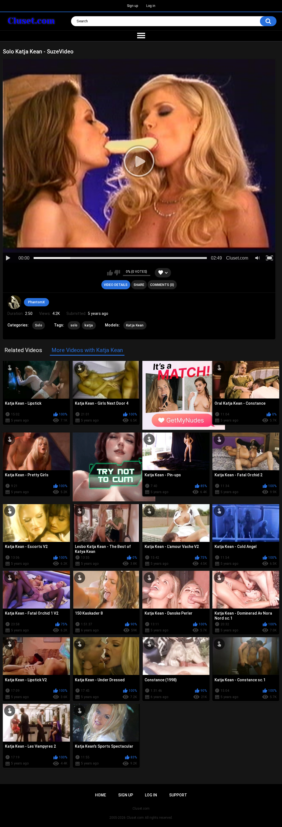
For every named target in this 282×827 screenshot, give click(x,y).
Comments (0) (162, 285)
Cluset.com (135, 818)
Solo (38, 325)
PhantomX (36, 302)
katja (89, 325)
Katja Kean (135, 325)
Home (100, 795)
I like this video (110, 272)
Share (139, 285)
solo (73, 325)
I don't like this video (117, 272)
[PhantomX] (14, 302)
